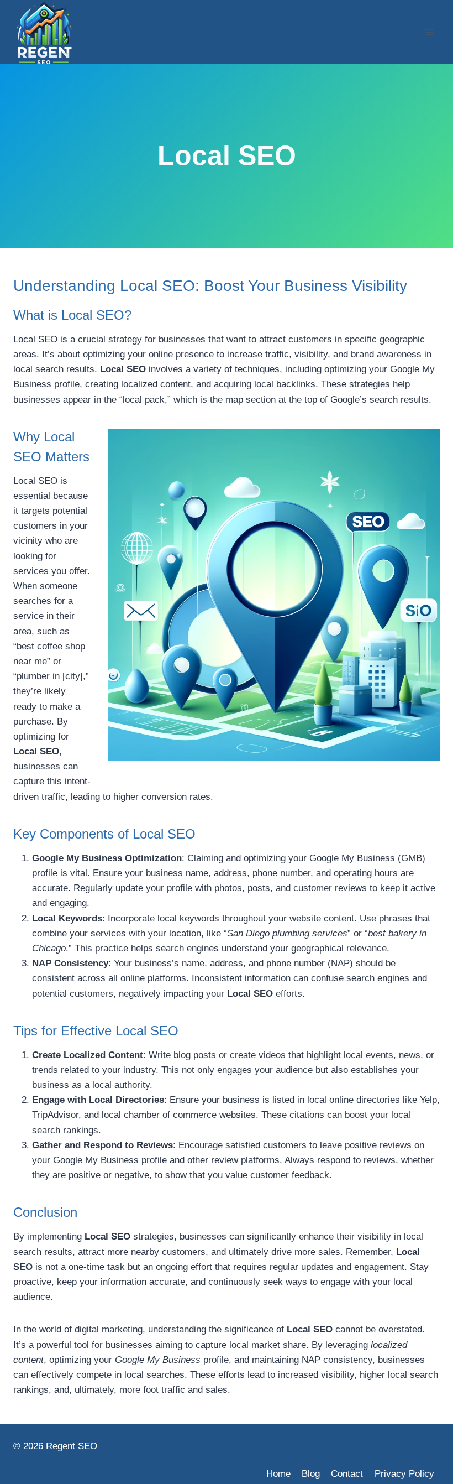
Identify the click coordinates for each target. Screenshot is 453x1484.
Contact (347, 1474)
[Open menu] (429, 31)
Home (278, 1474)
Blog (311, 1474)
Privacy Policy (404, 1474)
